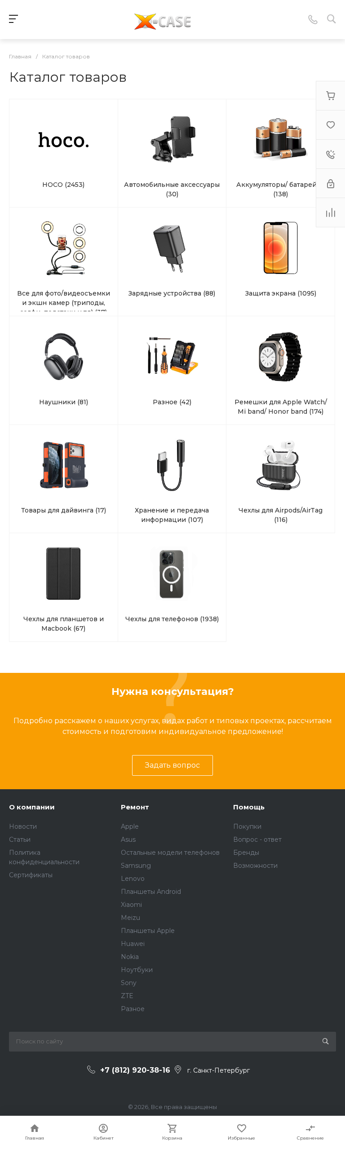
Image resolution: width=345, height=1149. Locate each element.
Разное (133, 1009)
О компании (32, 807)
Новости (23, 826)
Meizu (130, 918)
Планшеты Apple (148, 931)
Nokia (130, 957)
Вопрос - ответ (257, 839)
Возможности (255, 866)
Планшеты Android (151, 892)
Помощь (249, 807)
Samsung (136, 866)
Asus (128, 839)
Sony (129, 983)
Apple (130, 826)
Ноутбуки (137, 970)
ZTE (127, 996)
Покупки (247, 826)
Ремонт (135, 807)
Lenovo (133, 879)
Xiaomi (131, 905)
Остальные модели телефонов (170, 852)
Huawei (133, 944)
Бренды (246, 852)
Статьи (20, 839)
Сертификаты (31, 875)
